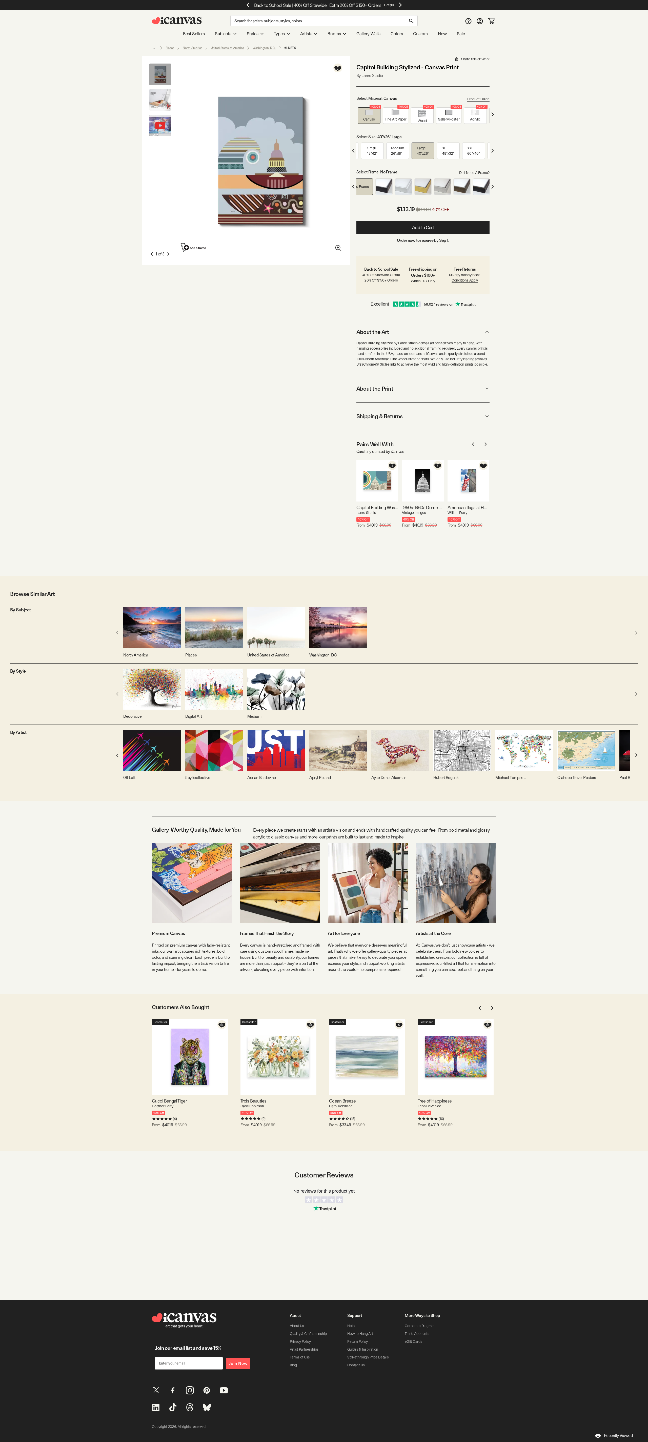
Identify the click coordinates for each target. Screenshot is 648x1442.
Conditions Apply (465, 280)
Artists (306, 33)
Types (279, 33)
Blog (293, 1365)
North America (192, 48)
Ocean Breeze (342, 1101)
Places (170, 48)
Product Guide (478, 99)
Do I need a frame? (474, 173)
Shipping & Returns (379, 416)
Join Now (238, 1363)
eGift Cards (413, 1341)
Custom (420, 33)
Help (350, 1326)
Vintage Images (414, 513)
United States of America (227, 48)
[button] (369, 115)
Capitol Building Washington (377, 507)
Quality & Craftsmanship (308, 1334)
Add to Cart (423, 227)
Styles (252, 33)
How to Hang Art (360, 1334)
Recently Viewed (618, 1435)
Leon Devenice (429, 1106)
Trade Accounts (417, 1334)
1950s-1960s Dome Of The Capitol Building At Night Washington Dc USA (423, 507)
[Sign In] (479, 21)
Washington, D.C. (264, 48)
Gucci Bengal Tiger (169, 1101)
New (442, 33)
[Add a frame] (193, 247)
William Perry (457, 513)
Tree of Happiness (435, 1101)
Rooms (334, 33)
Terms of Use (300, 1357)
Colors (397, 33)
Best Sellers (194, 33)
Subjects (223, 33)
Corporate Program (420, 1326)
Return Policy (357, 1341)
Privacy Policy (300, 1341)
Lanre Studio (366, 513)
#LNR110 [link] (290, 48)
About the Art (372, 332)
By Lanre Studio (369, 75)
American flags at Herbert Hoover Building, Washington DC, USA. (468, 507)
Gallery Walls (368, 33)
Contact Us (356, 1365)
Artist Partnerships (304, 1349)
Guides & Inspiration (362, 1349)
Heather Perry (162, 1106)
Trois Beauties (253, 1101)
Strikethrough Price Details (368, 1357)
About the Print (374, 388)
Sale (461, 33)
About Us (297, 1326)
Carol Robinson (252, 1106)
